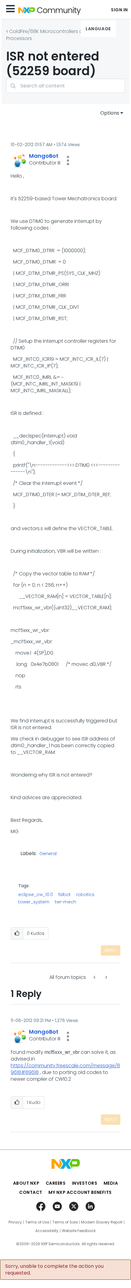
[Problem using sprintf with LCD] (105, 977)
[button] (68, 160)
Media (111, 1183)
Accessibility (46, 1231)
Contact (30, 1192)
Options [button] (109, 112)
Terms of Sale (65, 1222)
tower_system (33, 902)
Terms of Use (37, 1222)
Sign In (119, 10)
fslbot (64, 894)
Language (98, 29)
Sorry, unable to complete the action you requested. (54, 1269)
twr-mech (65, 902)
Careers (56, 1183)
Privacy (15, 1222)
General (48, 854)
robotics (85, 894)
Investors (84, 1183)
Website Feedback (79, 1231)
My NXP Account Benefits (80, 1192)
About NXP (26, 1183)
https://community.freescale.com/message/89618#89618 (65, 1069)
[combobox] (65, 86)
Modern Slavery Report (101, 1222)
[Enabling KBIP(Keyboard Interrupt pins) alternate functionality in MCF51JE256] (95, 977)
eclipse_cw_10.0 (35, 894)
